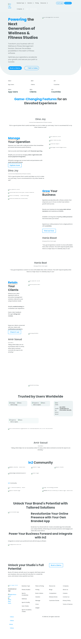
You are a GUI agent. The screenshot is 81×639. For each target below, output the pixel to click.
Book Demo (68, 3)
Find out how (49, 231)
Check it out (14, 332)
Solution (29, 3)
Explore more (15, 165)
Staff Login (60, 3)
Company (19, 9)
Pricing (37, 3)
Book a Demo (15, 68)
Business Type (20, 3)
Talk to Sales (33, 68)
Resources (43, 3)
